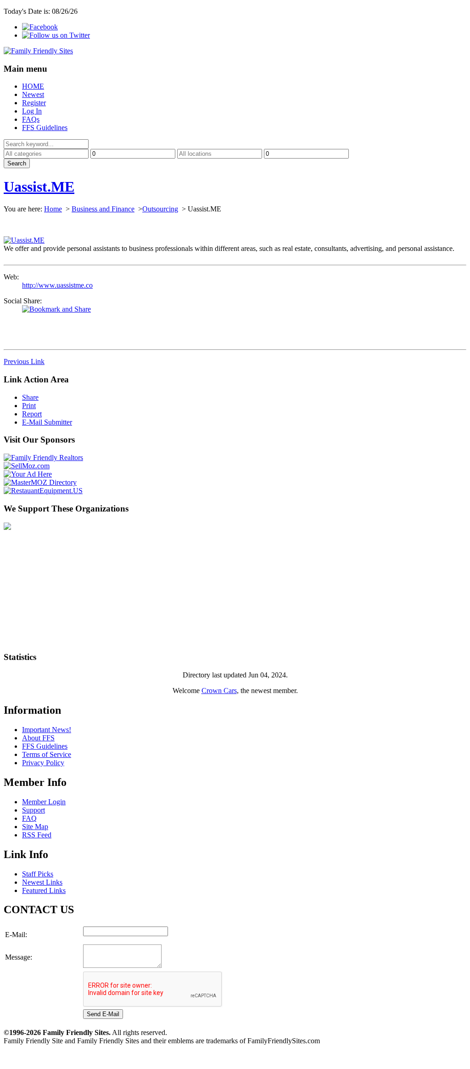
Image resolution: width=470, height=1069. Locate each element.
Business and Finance (103, 209)
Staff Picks (37, 874)
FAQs (30, 119)
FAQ (29, 818)
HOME (33, 86)
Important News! (46, 730)
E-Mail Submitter (47, 422)
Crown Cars (219, 690)
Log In (32, 111)
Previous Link (24, 361)
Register (34, 103)
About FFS (38, 738)
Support (33, 810)
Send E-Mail (103, 1014)
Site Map (35, 826)
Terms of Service (46, 754)
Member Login (44, 802)
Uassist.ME (39, 186)
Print (29, 405)
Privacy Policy (43, 763)
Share (30, 397)
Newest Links (42, 882)
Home (53, 209)
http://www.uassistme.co (57, 285)
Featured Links (44, 890)
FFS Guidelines (44, 127)
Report (32, 414)
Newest (33, 94)
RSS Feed (36, 835)
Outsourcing (160, 209)
